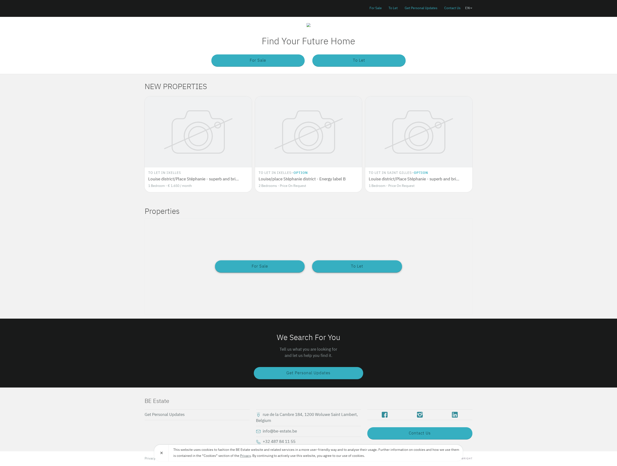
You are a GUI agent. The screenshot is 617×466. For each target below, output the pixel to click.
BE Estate (172, 8)
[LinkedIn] (454, 415)
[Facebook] (384, 415)
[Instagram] (419, 415)
